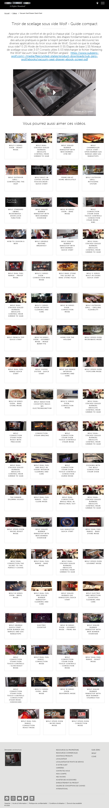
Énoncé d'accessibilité (74, 803)
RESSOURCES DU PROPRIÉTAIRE (67, 750)
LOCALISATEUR (61, 759)
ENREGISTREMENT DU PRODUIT (67, 783)
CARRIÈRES (60, 768)
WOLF (94, 753)
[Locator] (97, 3)
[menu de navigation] (103, 3)
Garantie (7, 803)
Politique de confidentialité (38, 803)
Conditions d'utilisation (57, 803)
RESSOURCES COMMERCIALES (67, 753)
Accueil (6, 13)
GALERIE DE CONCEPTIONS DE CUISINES (70, 786)
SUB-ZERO (96, 750)
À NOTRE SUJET (61, 765)
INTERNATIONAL (62, 789)
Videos (14, 13)
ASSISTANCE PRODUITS (64, 756)
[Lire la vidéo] (54, 92)
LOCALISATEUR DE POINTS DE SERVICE (70, 762)
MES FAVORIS (61, 777)
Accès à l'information (19, 803)
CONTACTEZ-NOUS (63, 771)
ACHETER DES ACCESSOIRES (66, 780)
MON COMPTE (61, 774)
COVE (94, 756)
